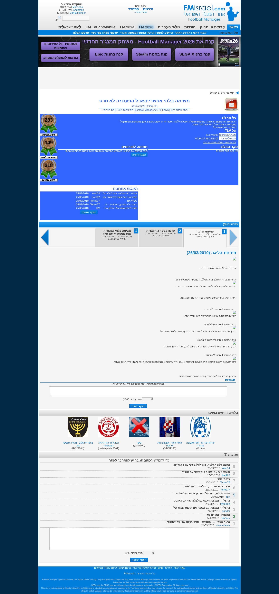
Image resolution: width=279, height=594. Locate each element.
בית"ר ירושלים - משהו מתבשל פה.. (78, 444)
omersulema (223, 525)
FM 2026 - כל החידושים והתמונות (60, 46)
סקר (139, 442)
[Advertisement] (139, 78)
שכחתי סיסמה (140, 12)
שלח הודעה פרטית (213, 142)
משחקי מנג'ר (128, 32)
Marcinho (77, 7)
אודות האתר (183, 32)
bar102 (226, 475)
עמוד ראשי (209, 10)
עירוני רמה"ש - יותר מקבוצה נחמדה (200, 444)
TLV (173, 110)
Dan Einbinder (77, 12)
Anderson (78, 10)
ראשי (233, 27)
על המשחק (228, 33)
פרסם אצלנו (81, 32)
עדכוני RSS (110, 32)
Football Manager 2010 (148, 110)
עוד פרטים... (229, 142)
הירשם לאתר (164, 32)
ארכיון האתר (146, 32)
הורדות (189, 27)
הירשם (148, 9)
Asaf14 (226, 468)
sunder (226, 511)
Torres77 (225, 482)
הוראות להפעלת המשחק (60, 57)
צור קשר (96, 32)
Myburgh (225, 504)
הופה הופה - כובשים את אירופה (169, 444)
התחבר (134, 9)
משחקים (98, 567)
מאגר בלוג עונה (222, 93)
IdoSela (225, 518)
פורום (160, 567)
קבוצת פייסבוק (212, 27)
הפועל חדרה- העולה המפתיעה (108, 444)
